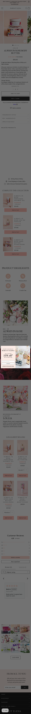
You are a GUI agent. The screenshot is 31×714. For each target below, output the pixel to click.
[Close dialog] (29, 346)
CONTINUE (8, 363)
